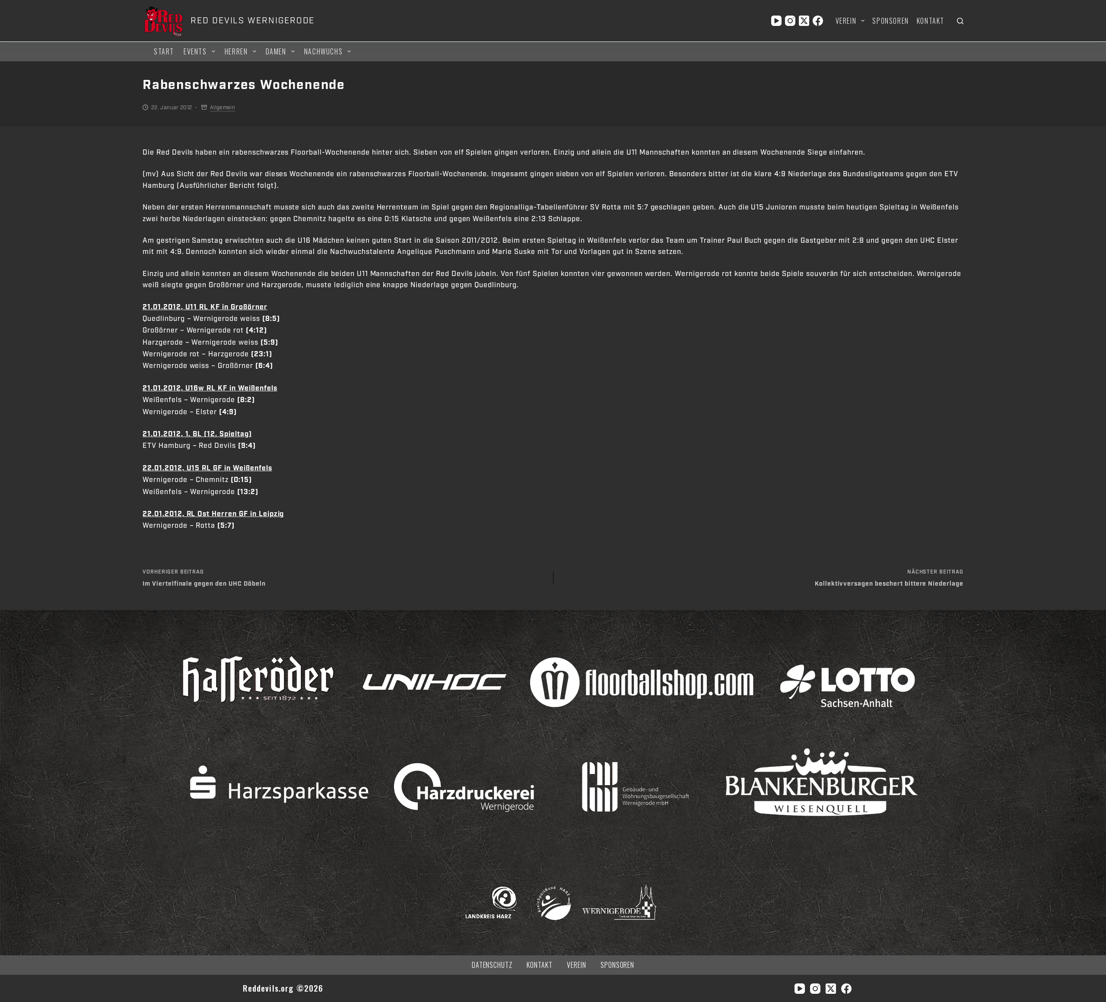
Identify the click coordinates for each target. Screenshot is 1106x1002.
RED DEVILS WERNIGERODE (253, 21)
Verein (846, 21)
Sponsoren (890, 21)
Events (195, 51)
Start (164, 51)
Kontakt (930, 21)
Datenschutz (492, 965)
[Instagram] (790, 21)
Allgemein (222, 108)
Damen (276, 51)
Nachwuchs (323, 51)
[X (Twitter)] (804, 21)
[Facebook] (818, 21)
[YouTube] (776, 21)
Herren (236, 51)
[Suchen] (960, 21)
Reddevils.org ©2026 (283, 988)
